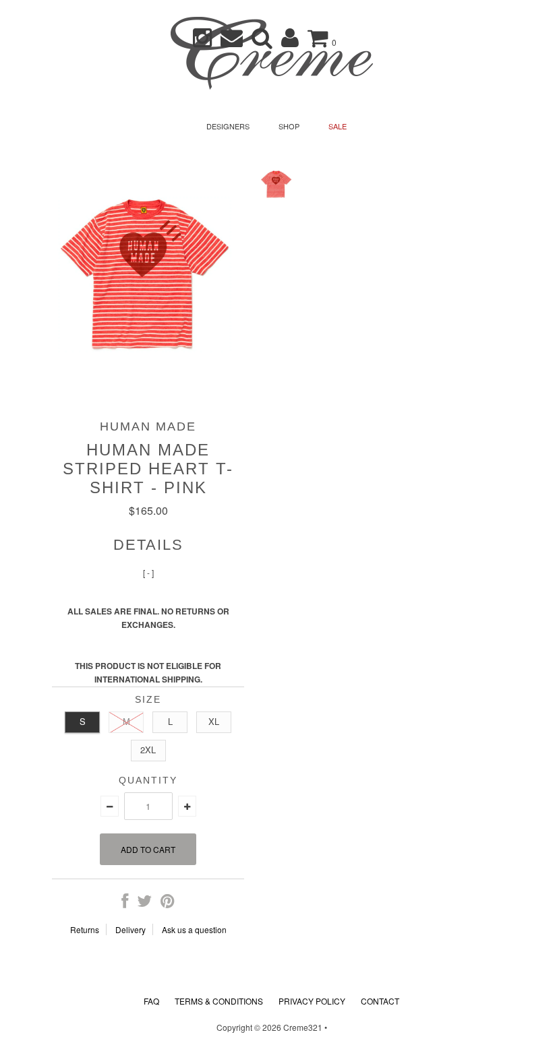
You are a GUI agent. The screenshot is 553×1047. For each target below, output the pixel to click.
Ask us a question (194, 929)
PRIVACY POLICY (312, 1001)
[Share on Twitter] (144, 903)
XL (213, 721)
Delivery (130, 929)
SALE (337, 126)
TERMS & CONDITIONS (219, 1001)
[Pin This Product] (168, 903)
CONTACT (380, 1001)
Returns (84, 929)
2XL (148, 749)
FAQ (151, 1001)
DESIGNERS (228, 126)
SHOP (289, 126)
